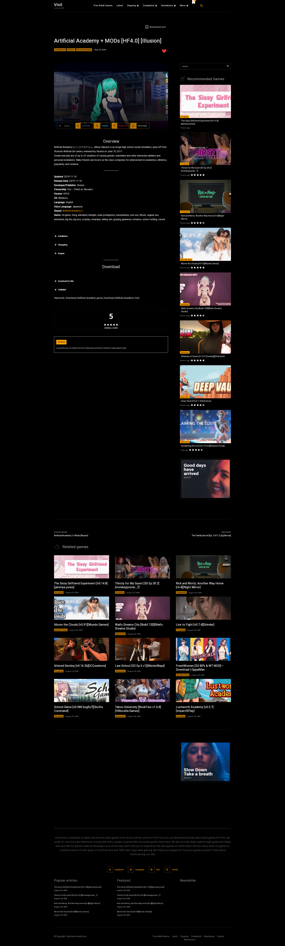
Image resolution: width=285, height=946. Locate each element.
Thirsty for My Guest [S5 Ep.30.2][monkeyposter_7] (196, 169)
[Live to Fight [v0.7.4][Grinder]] (203, 608)
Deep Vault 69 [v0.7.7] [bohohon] (196, 401)
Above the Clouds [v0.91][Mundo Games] (200, 263)
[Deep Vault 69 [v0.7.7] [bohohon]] (205, 381)
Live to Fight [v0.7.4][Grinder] (195, 625)
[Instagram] (131, 870)
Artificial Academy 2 (72, 211)
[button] (214, 5)
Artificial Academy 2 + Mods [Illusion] (71, 535)
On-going (184, 117)
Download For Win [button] (66, 281)
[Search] (228, 66)
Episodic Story (186, 259)
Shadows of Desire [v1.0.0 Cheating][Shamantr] (203, 356)
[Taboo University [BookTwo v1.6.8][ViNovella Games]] (142, 690)
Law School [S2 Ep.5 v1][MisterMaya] (140, 666)
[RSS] (152, 870)
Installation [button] (63, 236)
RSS (158, 869)
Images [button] (61, 253)
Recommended (84, 49)
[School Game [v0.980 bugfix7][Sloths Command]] (81, 690)
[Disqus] (111, 778)
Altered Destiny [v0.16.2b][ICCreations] (80, 666)
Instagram (140, 869)
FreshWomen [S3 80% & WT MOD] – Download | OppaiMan (200, 668)
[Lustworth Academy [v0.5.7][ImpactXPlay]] (203, 690)
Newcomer (185, 304)
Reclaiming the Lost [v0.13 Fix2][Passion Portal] (203, 445)
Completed (60, 49)
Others (71, 49)
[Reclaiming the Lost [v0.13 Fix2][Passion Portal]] (205, 426)
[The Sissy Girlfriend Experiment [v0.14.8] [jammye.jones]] (205, 101)
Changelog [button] (62, 244)
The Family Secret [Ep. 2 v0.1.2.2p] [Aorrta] (211, 535)
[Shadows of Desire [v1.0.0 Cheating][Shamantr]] (205, 337)
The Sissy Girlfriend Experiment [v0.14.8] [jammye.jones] (81, 585)
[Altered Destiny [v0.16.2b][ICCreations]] (81, 649)
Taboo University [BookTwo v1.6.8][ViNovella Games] (138, 709)
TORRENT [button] (62, 289)
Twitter (175, 869)
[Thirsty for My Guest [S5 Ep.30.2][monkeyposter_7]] (205, 148)
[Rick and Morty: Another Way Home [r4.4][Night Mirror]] (205, 196)
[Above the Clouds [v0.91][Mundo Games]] (205, 244)
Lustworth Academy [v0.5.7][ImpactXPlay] (195, 709)
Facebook (119, 869)
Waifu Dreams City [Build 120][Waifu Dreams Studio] (139, 627)
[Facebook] (110, 870)
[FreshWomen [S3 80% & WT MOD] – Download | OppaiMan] (203, 649)
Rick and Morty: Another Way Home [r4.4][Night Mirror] (200, 585)
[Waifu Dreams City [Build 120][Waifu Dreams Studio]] (205, 289)
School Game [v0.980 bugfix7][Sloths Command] (78, 709)
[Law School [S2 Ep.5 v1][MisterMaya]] (142, 649)
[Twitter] (167, 870)
